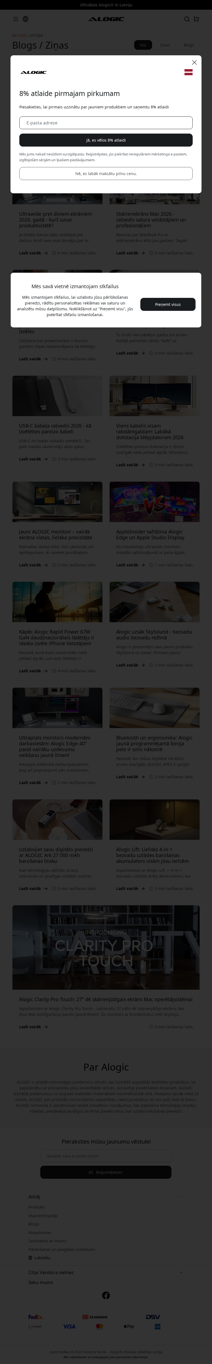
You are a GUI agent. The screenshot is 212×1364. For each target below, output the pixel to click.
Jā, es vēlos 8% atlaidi (106, 140)
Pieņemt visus (168, 304)
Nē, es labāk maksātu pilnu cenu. (106, 173)
